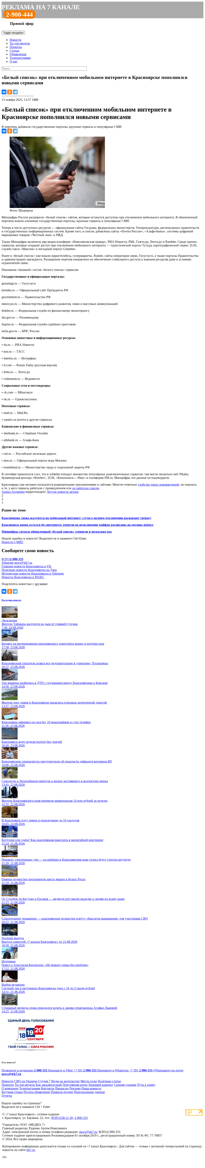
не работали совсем (85, 488)
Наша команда (91, 1088)
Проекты (16, 47)
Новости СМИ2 (12, 542)
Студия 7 (44, 1081)
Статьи (14, 50)
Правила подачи (62, 1092)
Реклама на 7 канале (41, 7)
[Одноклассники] (9, 92)
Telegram (7, 562)
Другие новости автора (62, 491)
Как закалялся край (49, 1084)
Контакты (47, 1088)
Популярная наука (75, 1084)
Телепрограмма (20, 58)
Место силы (88, 1081)
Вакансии (62, 1088)
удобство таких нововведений (158, 484)
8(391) (12, 559)
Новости (15, 39)
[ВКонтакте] (4, 92)
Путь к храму (146, 1084)
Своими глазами (125, 1084)
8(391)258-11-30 (62, 1118)
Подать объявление (37, 1092)
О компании (10, 1088)
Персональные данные (89, 1092)
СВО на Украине (25, 1081)
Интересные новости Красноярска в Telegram (33, 573)
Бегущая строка (12, 1092)
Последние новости (11, 600)
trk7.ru (30, 1150)
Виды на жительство (65, 1081)
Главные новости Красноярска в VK (26, 566)
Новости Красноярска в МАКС (23, 577)
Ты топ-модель (20, 43)
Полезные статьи (109, 1081)
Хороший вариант (100, 1084)
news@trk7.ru (23, 562)
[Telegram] (15, 92)
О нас (13, 61)
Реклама (75, 1088)
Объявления (18, 54)
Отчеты (7, 1095)
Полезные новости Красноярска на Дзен (29, 570)
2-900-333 (81, 1118)
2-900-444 (19, 14)
